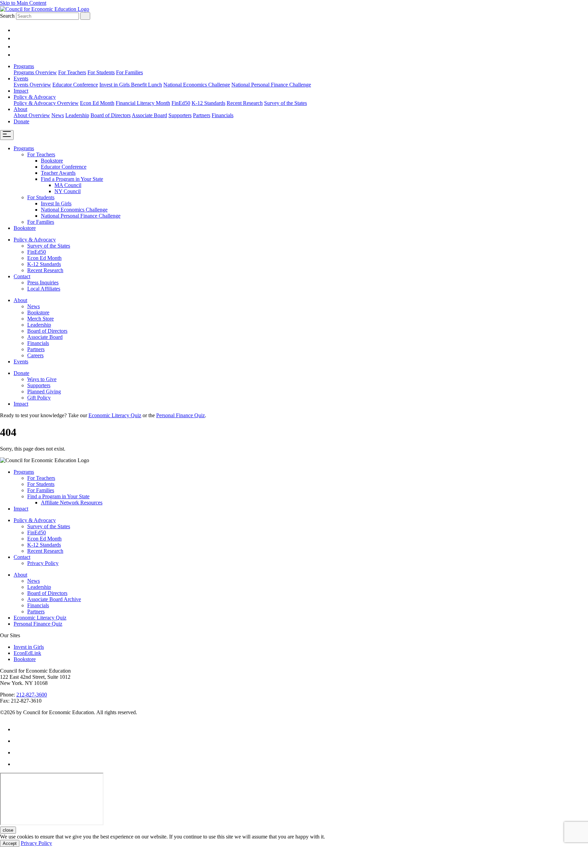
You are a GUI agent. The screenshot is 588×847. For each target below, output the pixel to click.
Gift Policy (39, 398)
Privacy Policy (43, 563)
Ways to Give (41, 379)
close (8, 830)
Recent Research (245, 103)
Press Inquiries (43, 282)
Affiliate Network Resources (71, 502)
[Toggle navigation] (7, 135)
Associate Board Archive (54, 599)
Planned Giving (44, 391)
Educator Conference (75, 85)
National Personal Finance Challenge (271, 85)
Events (21, 78)
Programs (24, 66)
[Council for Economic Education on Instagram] (17, 30)
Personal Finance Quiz (180, 415)
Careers (35, 355)
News (57, 115)
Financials (222, 115)
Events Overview (32, 85)
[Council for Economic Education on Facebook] (17, 55)
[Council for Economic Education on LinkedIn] (17, 38)
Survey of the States (285, 103)
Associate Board (149, 115)
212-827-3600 (31, 694)
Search (7, 16)
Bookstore (52, 160)
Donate (21, 121)
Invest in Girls (29, 647)
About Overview (32, 115)
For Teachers (72, 72)
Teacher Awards (58, 173)
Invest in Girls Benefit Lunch (130, 85)
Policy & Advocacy (35, 97)
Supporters (180, 115)
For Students (101, 72)
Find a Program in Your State (72, 179)
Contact (22, 276)
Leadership (77, 115)
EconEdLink (27, 653)
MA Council (67, 185)
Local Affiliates (43, 289)
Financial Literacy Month (143, 103)
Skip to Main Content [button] (23, 3)
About (20, 109)
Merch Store (40, 318)
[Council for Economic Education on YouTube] (17, 46)
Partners (201, 115)
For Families (129, 72)
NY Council (67, 191)
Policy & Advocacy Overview (46, 103)
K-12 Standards (208, 103)
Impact (21, 91)
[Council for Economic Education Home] (44, 9)
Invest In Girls (56, 203)
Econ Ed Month (97, 103)
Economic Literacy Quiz (114, 415)
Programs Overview (35, 72)
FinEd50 (181, 103)
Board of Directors (111, 115)
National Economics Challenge (196, 85)
